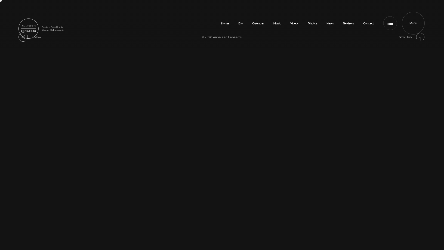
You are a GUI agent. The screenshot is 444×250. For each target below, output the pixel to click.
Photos (312, 23)
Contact (368, 23)
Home (225, 23)
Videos (294, 23)
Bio (240, 23)
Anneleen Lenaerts (227, 37)
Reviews (348, 23)
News (330, 23)
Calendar (258, 23)
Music (277, 23)
